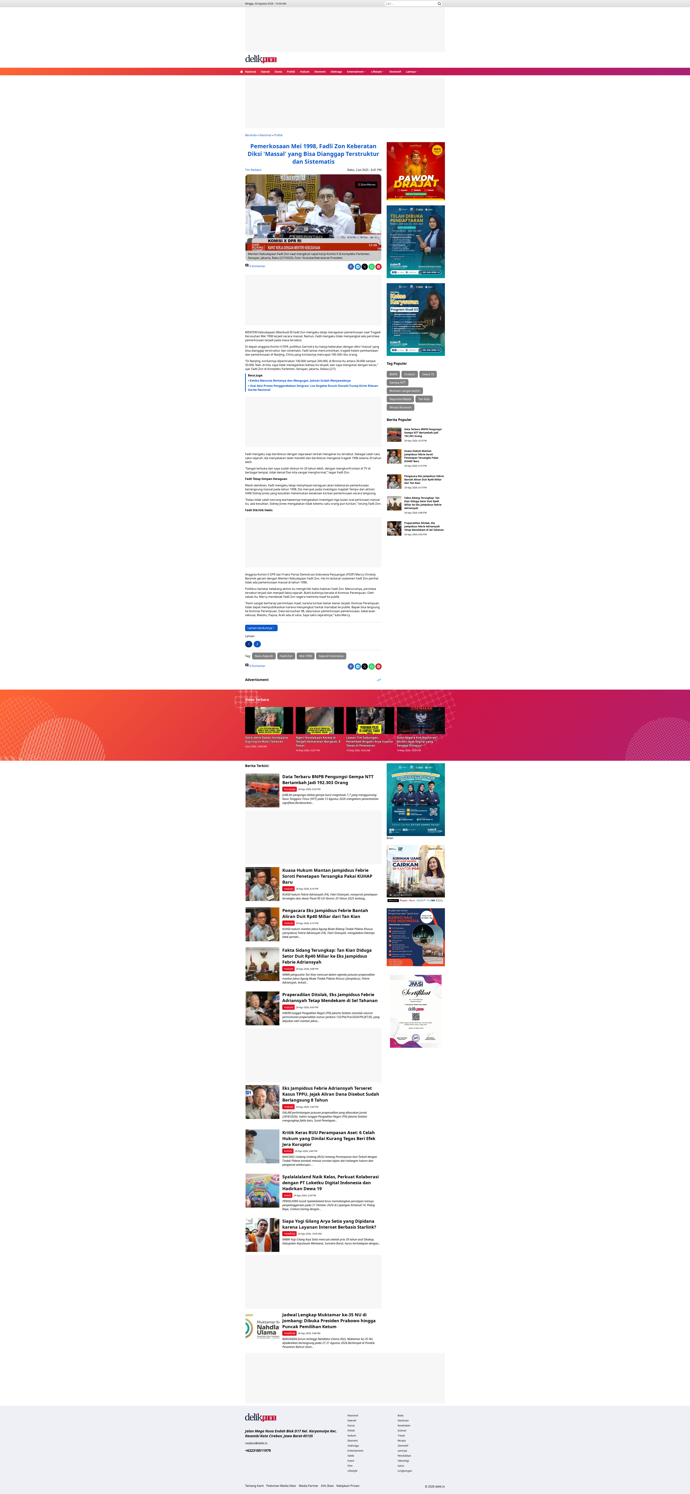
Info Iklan (327, 1486)
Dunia (278, 71)
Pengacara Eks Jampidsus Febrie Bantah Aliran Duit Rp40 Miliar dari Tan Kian (424, 479)
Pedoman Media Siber (281, 1486)
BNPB (393, 374)
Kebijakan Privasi (347, 1486)
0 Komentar (257, 266)
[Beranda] (241, 71)
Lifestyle (376, 71)
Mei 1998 (306, 656)
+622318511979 (258, 1450)
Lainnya (411, 71)
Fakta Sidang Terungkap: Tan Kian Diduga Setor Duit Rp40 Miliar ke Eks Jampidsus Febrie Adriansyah (422, 503)
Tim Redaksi (253, 170)
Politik (291, 71)
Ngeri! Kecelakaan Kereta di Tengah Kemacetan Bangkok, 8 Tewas (318, 741)
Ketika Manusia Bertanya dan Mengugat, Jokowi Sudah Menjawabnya (300, 381)
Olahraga (336, 71)
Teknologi (403, 1460)
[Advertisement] (345, 32)
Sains (401, 1465)
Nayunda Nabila (400, 399)
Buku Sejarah (264, 656)
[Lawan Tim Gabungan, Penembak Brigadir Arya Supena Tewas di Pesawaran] (370, 720)
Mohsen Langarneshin (405, 391)
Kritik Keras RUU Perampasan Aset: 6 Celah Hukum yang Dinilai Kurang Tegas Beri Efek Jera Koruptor (328, 1138)
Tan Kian (424, 399)
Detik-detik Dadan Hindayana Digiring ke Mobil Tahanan (266, 739)
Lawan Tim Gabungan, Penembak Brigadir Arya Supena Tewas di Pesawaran (369, 741)
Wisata (402, 1440)
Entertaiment (355, 71)
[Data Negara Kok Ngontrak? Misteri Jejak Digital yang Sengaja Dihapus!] (421, 720)
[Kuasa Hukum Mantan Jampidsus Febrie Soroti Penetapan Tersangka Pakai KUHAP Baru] (394, 456)
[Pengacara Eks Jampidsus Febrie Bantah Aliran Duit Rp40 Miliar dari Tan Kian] (394, 481)
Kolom (288, 1151)
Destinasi (403, 1420)
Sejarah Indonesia (331, 656)
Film (350, 1465)
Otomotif (395, 71)
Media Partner (308, 1486)
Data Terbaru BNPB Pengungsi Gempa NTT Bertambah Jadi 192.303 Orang (423, 432)
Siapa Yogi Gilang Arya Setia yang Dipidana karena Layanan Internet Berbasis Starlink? (329, 1224)
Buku (401, 1415)
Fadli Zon (286, 656)
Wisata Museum (400, 407)
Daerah (265, 71)
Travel (401, 1435)
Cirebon (409, 374)
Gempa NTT (398, 383)
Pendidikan (404, 1455)
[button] (356, 71)
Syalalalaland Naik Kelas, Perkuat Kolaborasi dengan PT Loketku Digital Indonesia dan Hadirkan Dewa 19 (330, 1182)
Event (287, 1195)
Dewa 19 (428, 374)
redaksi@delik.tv (256, 1443)
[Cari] (439, 3)
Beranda (251, 135)
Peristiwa (289, 789)
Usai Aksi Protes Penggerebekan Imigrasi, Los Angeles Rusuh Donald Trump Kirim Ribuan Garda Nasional (313, 388)
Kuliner (402, 1430)
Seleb (351, 1455)
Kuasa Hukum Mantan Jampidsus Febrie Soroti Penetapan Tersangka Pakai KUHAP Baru (421, 456)
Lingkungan (405, 1470)
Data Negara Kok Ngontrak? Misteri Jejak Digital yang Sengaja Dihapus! (417, 741)
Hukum (304, 71)
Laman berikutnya (260, 628)
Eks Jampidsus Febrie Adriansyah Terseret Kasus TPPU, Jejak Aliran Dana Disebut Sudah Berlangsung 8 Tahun (330, 1094)
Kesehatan (404, 1425)
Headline (289, 1233)
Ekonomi (320, 71)
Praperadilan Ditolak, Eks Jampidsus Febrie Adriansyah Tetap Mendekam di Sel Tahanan (424, 526)
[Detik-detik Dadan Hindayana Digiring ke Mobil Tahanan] (269, 720)
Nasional (250, 71)
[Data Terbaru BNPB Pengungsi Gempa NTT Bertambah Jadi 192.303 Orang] (394, 434)
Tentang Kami (254, 1486)
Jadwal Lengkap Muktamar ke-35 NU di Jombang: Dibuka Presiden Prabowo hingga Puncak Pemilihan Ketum (329, 1320)
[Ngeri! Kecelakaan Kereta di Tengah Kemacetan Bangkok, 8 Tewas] (320, 720)
